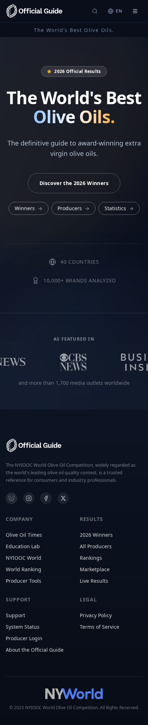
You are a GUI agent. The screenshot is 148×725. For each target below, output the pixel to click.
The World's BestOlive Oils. (74, 30)
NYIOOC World (23, 557)
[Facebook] (46, 498)
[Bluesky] (11, 498)
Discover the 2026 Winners (74, 183)
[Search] (95, 11)
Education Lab (23, 546)
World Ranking (23, 569)
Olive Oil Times (24, 534)
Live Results (94, 580)
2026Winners (96, 534)
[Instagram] (28, 498)
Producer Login (24, 638)
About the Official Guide (35, 649)
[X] (63, 498)
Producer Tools (23, 580)
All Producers (96, 546)
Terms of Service (99, 626)
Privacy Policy (96, 615)
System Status (23, 626)
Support (15, 615)
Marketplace (95, 569)
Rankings (91, 557)
